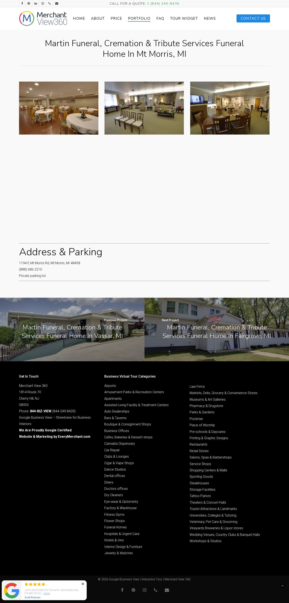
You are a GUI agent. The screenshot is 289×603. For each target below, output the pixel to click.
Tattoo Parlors (200, 496)
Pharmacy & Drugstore (206, 406)
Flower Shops (114, 521)
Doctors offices (116, 489)
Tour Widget (184, 18)
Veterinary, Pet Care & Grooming (213, 522)
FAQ (160, 18)
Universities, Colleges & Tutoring (213, 515)
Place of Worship (202, 425)
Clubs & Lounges (116, 456)
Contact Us (253, 18)
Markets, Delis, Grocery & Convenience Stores (223, 393)
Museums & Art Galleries (208, 399)
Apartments (113, 399)
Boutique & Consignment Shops (127, 424)
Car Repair (112, 450)
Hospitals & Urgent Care (121, 534)
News (210, 18)
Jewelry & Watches (118, 553)
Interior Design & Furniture (123, 547)
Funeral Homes (115, 527)
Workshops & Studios (206, 541)
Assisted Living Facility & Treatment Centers (136, 405)
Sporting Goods (201, 477)
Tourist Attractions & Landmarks (213, 509)
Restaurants (198, 444)
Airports (110, 386)
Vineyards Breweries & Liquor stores (216, 528)
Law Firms (197, 387)
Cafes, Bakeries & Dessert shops (128, 437)
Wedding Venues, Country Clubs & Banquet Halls (225, 535)
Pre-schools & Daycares (208, 432)
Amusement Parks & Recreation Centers (134, 392)
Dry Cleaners (113, 495)
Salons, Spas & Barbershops (211, 457)
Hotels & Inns (114, 540)
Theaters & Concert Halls (208, 502)
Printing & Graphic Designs (209, 438)
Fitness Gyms (114, 515)
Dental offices (114, 476)
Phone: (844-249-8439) (47, 411)
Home (79, 18)
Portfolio (139, 18)
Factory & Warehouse (120, 508)
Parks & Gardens (202, 412)
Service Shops (200, 464)
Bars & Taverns (115, 418)
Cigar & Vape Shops (119, 463)
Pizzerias (196, 419)
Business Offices (116, 431)
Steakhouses (199, 483)
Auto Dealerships (116, 411)
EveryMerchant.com (74, 437)
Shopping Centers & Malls (208, 470)
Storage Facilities (202, 490)
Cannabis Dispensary (119, 444)
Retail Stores (199, 451)
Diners (108, 482)
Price (116, 18)
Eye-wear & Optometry (121, 502)
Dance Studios (115, 469)
